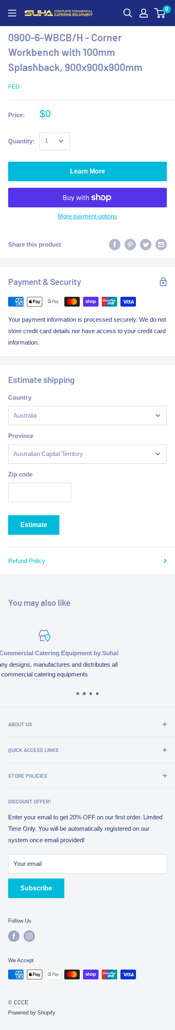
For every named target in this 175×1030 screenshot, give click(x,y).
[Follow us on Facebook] (14, 936)
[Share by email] (161, 244)
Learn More (87, 171)
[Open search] (127, 13)
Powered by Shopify (31, 1013)
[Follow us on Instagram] (29, 936)
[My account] (144, 13)
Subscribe (36, 888)
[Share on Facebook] (114, 244)
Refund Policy (26, 560)
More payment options (87, 216)
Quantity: (21, 141)
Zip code (20, 474)
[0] (160, 13)
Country (19, 397)
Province (20, 435)
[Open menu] (12, 13)
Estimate (33, 524)
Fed (14, 86)
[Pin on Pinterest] (130, 244)
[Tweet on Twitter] (145, 244)
